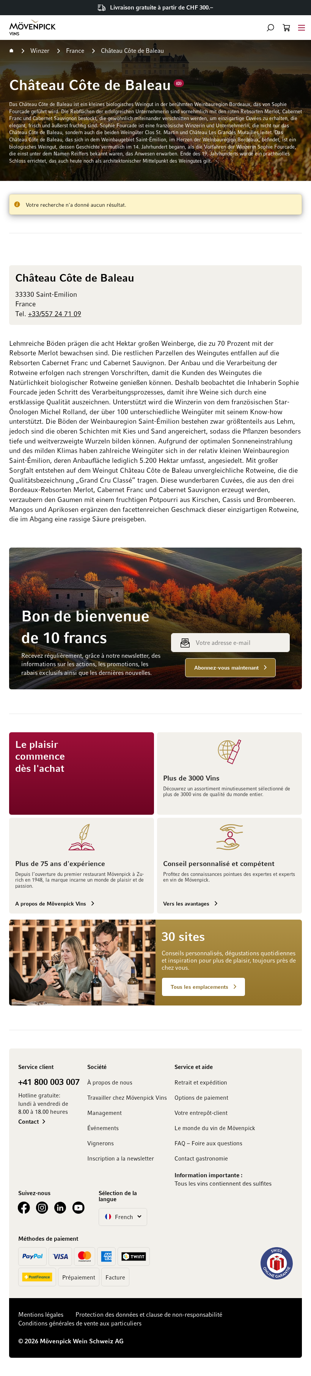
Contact (28, 1121)
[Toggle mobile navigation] (301, 27)
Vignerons (100, 1143)
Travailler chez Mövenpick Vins (127, 1097)
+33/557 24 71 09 (54, 313)
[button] (270, 27)
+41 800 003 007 (49, 1081)
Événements (103, 1128)
